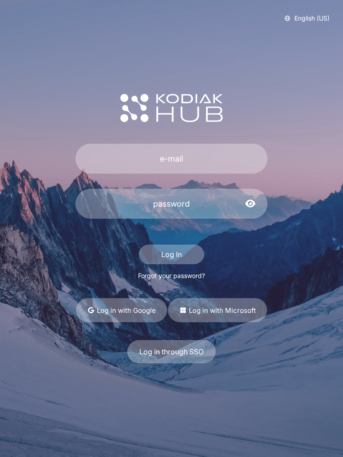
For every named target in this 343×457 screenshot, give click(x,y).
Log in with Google (125, 310)
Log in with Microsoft (221, 310)
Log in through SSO (171, 351)
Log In (171, 254)
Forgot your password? (171, 275)
